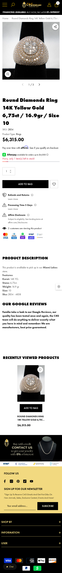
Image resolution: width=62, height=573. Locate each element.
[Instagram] (12, 481)
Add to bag (25, 184)
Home (5, 18)
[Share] (55, 27)
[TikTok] (25, 481)
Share (55, 27)
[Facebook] (5, 481)
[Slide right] (39, 84)
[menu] (4, 4)
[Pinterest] (19, 481)
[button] (49, 4)
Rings (18, 134)
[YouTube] (32, 481)
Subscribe (48, 506)
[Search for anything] (13, 5)
